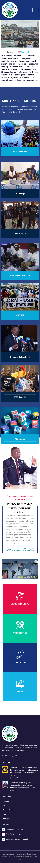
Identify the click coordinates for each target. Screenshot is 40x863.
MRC (20, 859)
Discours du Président (20, 357)
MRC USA (20, 315)
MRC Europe (20, 193)
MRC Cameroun (20, 152)
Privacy (5, 806)
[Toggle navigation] (35, 10)
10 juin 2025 (24, 52)
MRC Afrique (20, 233)
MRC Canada (20, 397)
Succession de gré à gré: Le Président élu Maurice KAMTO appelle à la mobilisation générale (23, 785)
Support (6, 801)
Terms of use (8, 810)
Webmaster (8, 52)
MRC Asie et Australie (20, 275)
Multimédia (20, 439)
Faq (4, 814)
